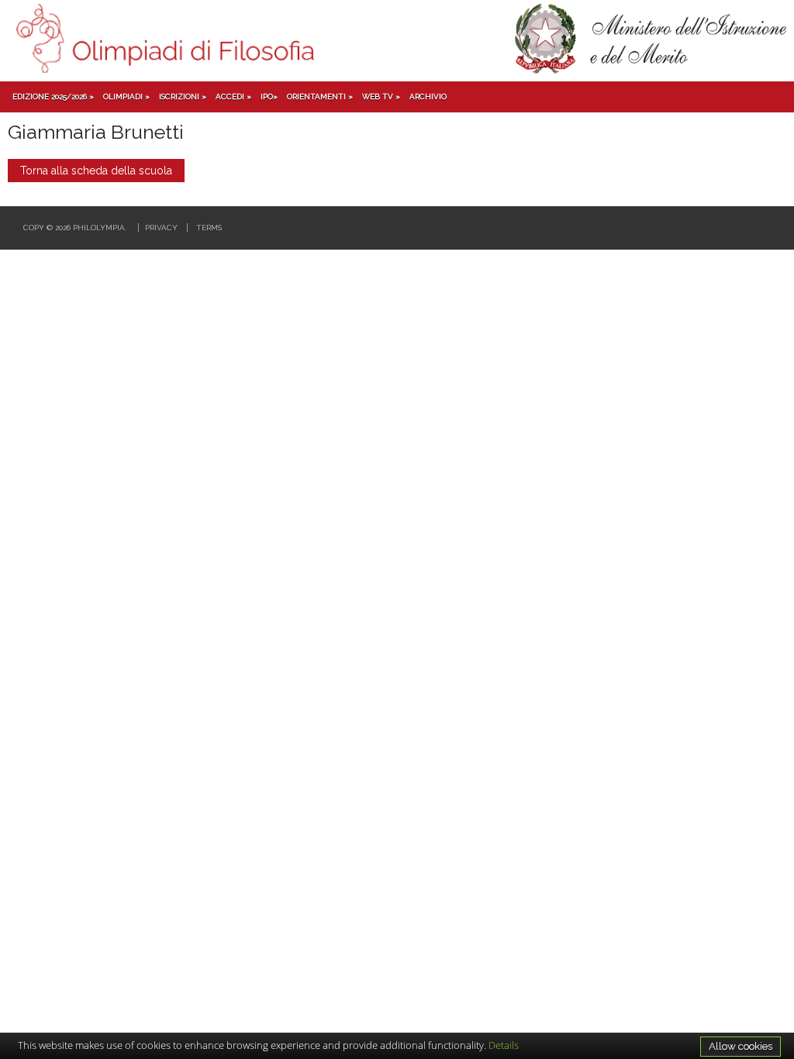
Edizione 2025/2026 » (53, 96)
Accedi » (233, 96)
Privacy (161, 227)
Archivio (428, 96)
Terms (209, 227)
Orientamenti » (320, 96)
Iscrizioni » (182, 96)
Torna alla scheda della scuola (96, 170)
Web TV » (381, 96)
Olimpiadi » (126, 96)
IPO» (269, 96)
